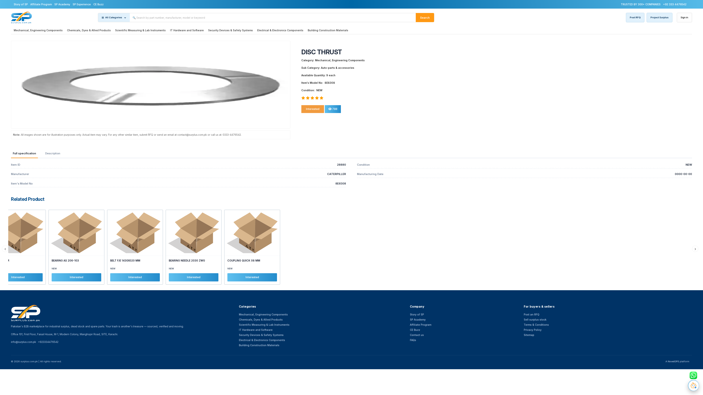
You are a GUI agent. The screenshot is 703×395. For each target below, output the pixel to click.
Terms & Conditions (536, 324)
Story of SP (21, 4)
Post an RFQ (531, 314)
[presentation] (5, 249)
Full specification (24, 153)
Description (52, 153)
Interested (312, 109)
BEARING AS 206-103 (65, 260)
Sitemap (529, 334)
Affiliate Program (41, 4)
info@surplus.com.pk (23, 341)
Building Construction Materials (328, 30)
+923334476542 (48, 341)
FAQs (413, 340)
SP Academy (62, 4)
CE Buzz (98, 4)
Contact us (417, 334)
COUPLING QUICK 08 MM (243, 260)
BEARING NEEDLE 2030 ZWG (187, 260)
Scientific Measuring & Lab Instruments (140, 30)
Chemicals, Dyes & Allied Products (89, 30)
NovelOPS (673, 361)
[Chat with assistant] (693, 385)
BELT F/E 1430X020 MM (125, 260)
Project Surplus (659, 17)
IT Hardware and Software (187, 30)
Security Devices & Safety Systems (230, 30)
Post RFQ (635, 17)
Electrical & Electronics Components (280, 30)
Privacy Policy (533, 329)
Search (425, 17)
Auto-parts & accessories (337, 67)
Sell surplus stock (535, 319)
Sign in (684, 17)
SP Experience (82, 4)
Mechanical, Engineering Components (38, 30)
